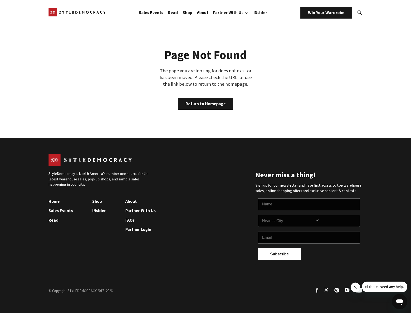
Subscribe (279, 254)
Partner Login (138, 230)
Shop (187, 13)
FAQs (130, 220)
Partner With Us (228, 13)
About (202, 13)
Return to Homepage (206, 104)
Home (54, 201)
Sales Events (151, 13)
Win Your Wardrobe (326, 13)
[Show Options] (336, 221)
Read (173, 13)
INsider (260, 13)
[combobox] (288, 221)
